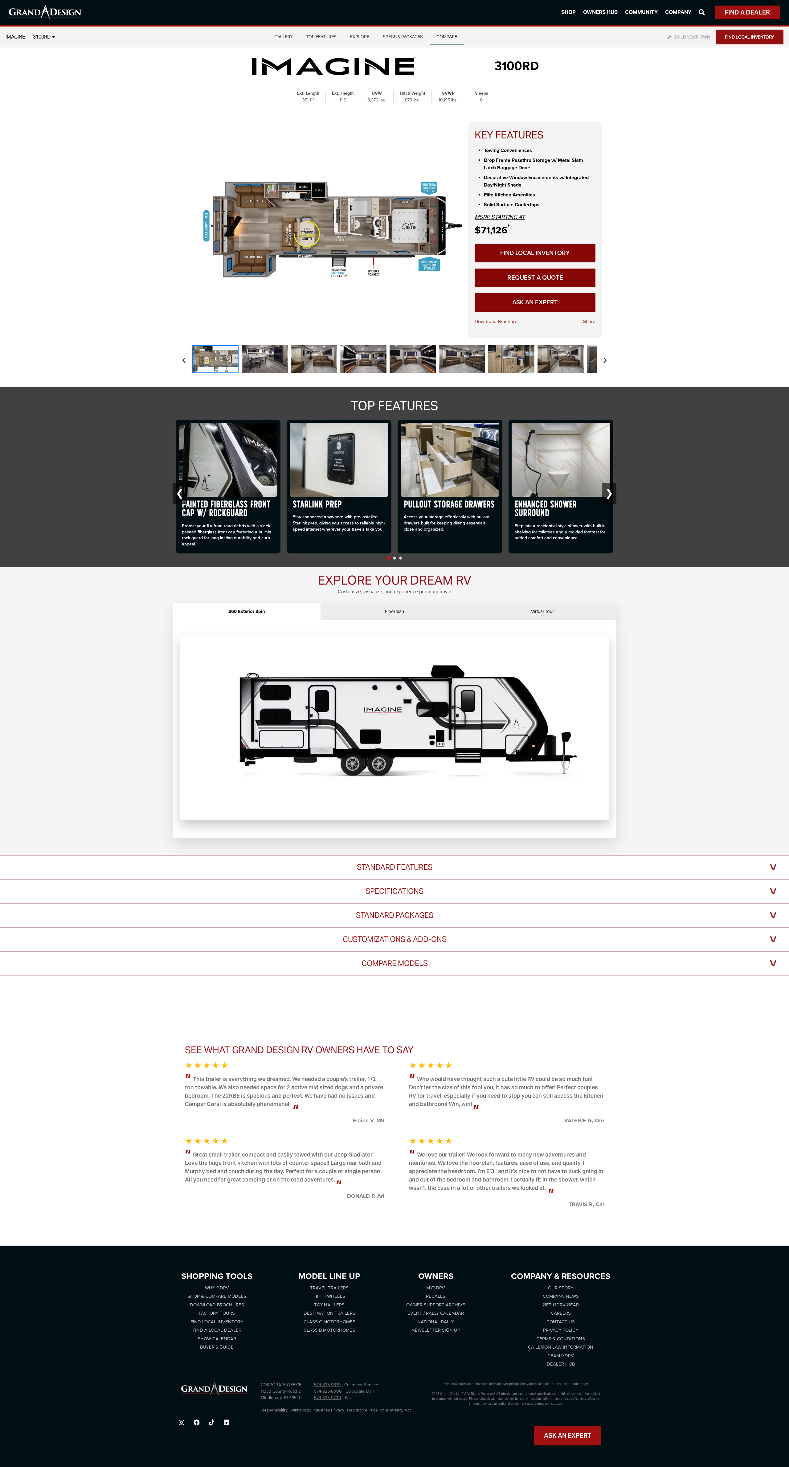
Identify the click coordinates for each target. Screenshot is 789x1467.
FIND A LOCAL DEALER (217, 1330)
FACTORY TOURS (217, 1313)
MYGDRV (435, 1288)
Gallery (283, 36)
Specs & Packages (403, 36)
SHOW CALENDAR (217, 1339)
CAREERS (561, 1313)
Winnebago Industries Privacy (317, 1410)
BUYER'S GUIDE (217, 1347)
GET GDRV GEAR (561, 1305)
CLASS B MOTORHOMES (329, 1330)
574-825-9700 (327, 1397)
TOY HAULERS (329, 1305)
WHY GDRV (217, 1288)
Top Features (321, 36)
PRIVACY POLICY (560, 1330)
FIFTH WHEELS (329, 1296)
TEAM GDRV (561, 1355)
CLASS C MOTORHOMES (329, 1322)
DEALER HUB (561, 1364)
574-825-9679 (327, 1384)
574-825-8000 (328, 1391)
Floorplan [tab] (394, 611)
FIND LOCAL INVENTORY (749, 37)
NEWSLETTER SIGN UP (435, 1330)
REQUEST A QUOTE (535, 277)
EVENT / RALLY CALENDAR (435, 1313)
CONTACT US (560, 1322)
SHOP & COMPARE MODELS (216, 1296)
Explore (359, 36)
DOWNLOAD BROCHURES (217, 1305)
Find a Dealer (747, 12)
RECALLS (435, 1296)
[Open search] (702, 12)
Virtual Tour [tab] (542, 611)
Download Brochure (496, 321)
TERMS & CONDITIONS (561, 1339)
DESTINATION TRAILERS (329, 1313)
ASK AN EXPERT (535, 302)
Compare (446, 36)
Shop (568, 12)
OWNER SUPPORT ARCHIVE (435, 1305)
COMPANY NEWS (561, 1296)
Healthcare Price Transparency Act (379, 1410)
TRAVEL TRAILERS (329, 1288)
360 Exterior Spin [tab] (246, 611)
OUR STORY (560, 1288)
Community (641, 12)
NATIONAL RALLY (435, 1322)
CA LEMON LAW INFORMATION (560, 1347)
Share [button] (589, 321)
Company (678, 12)
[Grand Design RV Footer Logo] (215, 1390)
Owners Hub (600, 12)
